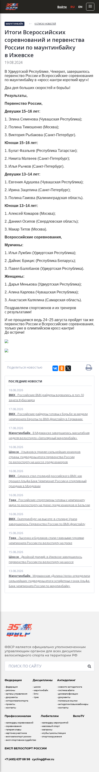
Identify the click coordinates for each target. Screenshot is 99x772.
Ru (72, 7)
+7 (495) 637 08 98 (17, 759)
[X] (68, 368)
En (80, 7)
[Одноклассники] (61, 368)
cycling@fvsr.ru (43, 759)
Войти (62, 7)
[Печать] (89, 367)
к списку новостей (45, 23)
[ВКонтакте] (55, 368)
